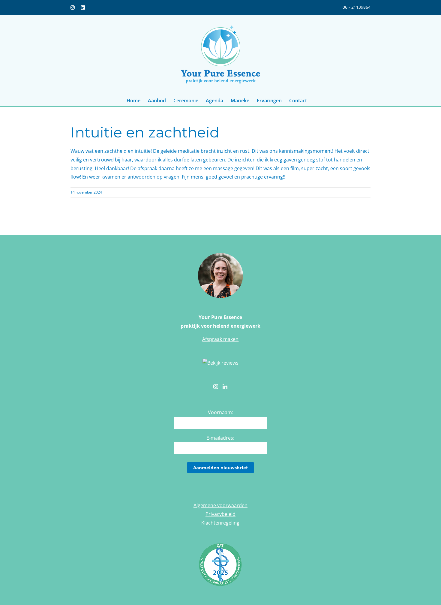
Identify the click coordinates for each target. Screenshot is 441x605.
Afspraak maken (220, 339)
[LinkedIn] (225, 386)
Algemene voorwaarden (221, 505)
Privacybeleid (221, 514)
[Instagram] (215, 386)
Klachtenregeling (220, 522)
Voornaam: (220, 412)
